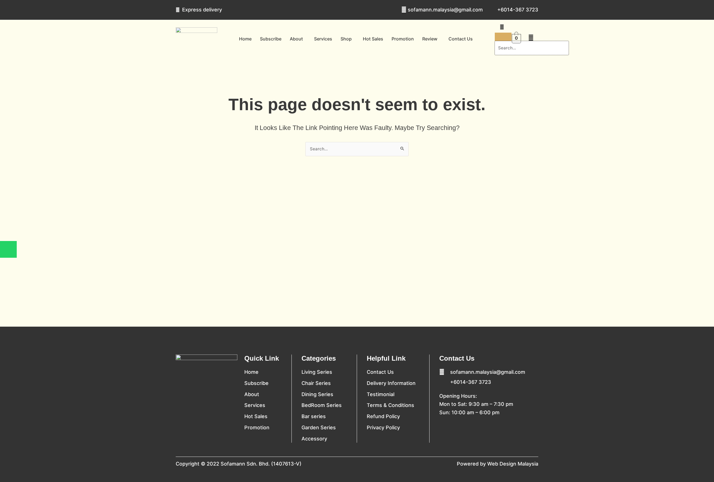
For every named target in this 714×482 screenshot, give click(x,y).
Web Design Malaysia (512, 464)
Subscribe (270, 39)
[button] (298, 38)
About (296, 39)
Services (323, 39)
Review (429, 39)
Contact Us (460, 39)
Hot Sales (373, 39)
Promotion (403, 39)
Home (245, 39)
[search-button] (502, 27)
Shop (346, 39)
